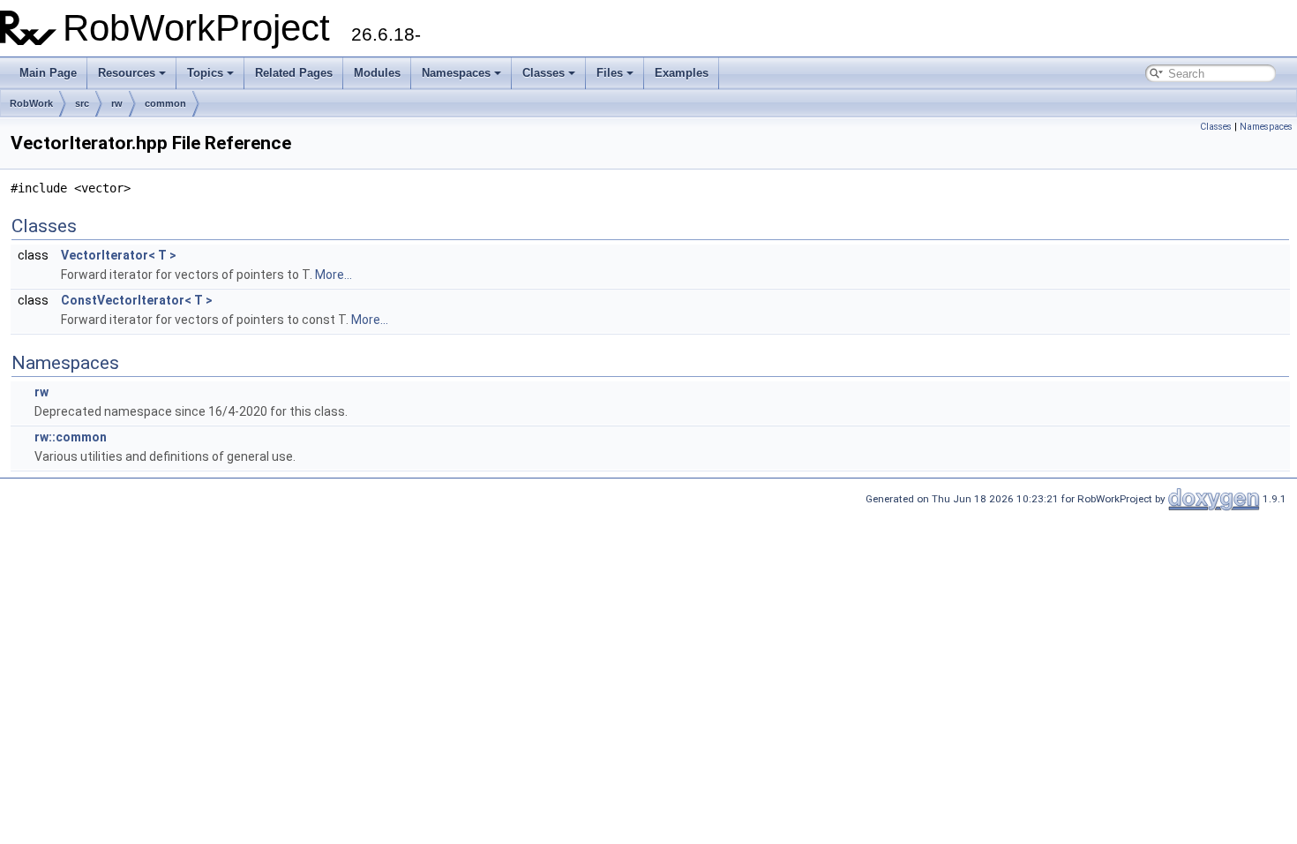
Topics (205, 72)
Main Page (48, 72)
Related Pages (294, 72)
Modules (377, 72)
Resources (126, 72)
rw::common (70, 437)
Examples (681, 72)
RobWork (31, 103)
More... (333, 275)
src (82, 103)
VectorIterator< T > (118, 255)
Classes (543, 72)
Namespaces (456, 72)
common (165, 103)
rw (117, 103)
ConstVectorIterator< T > (137, 300)
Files (609, 72)
